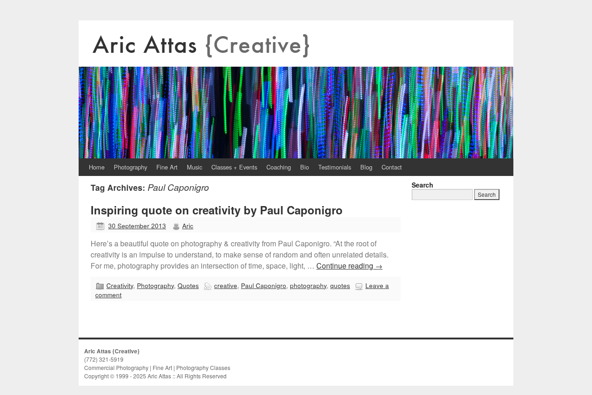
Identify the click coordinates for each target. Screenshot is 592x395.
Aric (187, 225)
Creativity (119, 285)
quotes (340, 285)
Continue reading (349, 265)
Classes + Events (234, 167)
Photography (130, 167)
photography (308, 285)
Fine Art (167, 167)
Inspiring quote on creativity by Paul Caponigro (217, 210)
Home (97, 167)
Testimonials (334, 167)
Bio (304, 167)
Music (194, 167)
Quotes (188, 285)
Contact (392, 167)
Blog (366, 167)
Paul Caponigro (263, 285)
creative (225, 285)
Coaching (278, 167)
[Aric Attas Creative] (296, 89)
